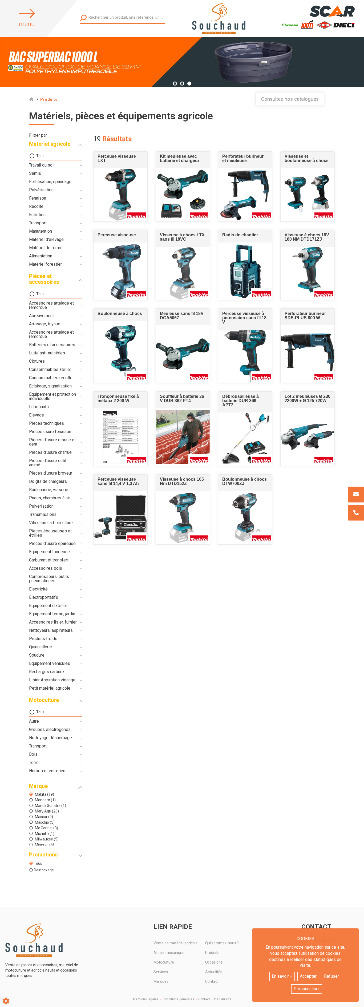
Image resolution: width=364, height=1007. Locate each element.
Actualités (213, 972)
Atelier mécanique (168, 953)
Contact (212, 981)
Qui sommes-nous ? (222, 943)
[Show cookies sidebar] (6, 1001)
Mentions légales (146, 999)
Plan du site (222, 999)
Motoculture (163, 962)
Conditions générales (178, 999)
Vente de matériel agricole (175, 943)
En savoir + (282, 976)
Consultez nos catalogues (290, 99)
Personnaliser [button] (307, 988)
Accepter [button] (308, 976)
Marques (160, 981)
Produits (212, 953)
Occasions (214, 962)
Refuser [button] (331, 976)
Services (160, 972)
